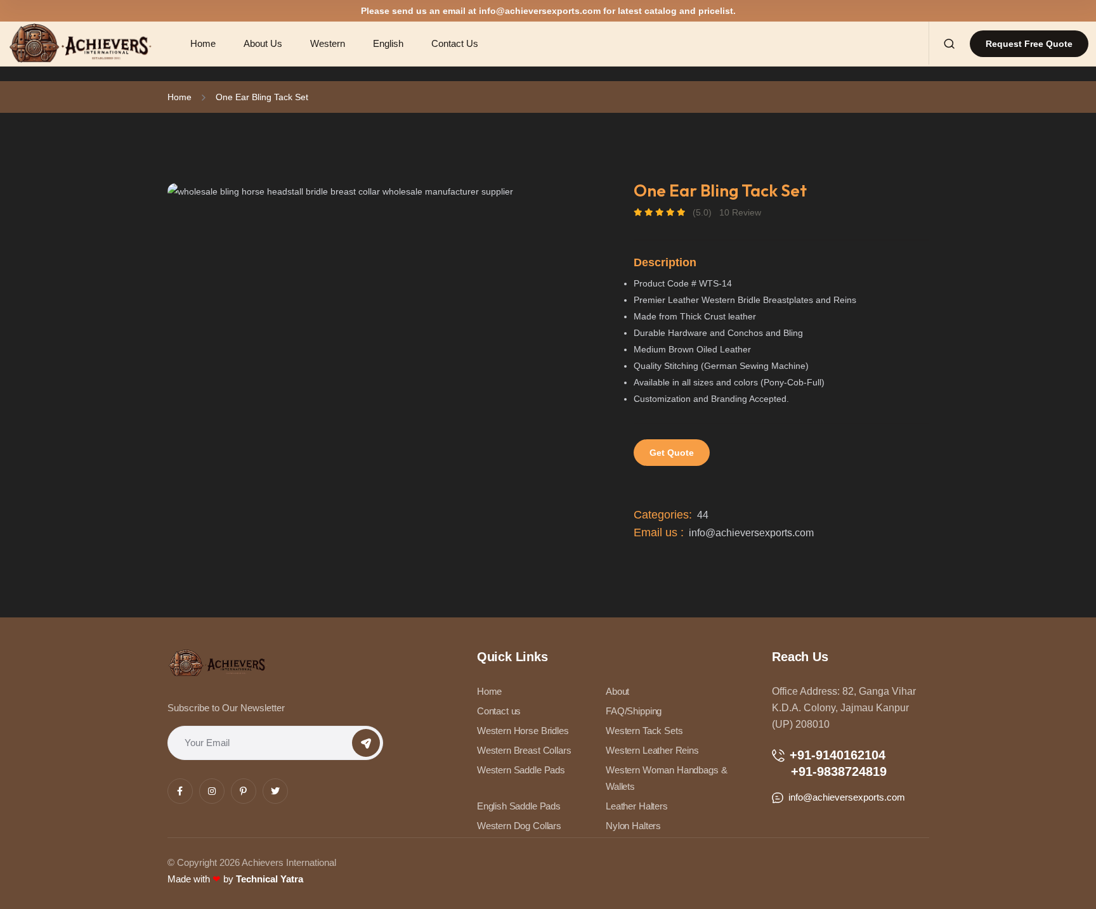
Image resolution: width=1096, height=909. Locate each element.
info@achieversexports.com (540, 11)
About (617, 691)
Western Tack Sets (644, 730)
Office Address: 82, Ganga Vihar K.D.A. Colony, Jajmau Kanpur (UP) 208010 (844, 708)
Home (179, 97)
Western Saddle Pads (521, 769)
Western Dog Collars (519, 825)
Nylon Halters (633, 825)
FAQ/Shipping (634, 711)
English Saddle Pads (519, 806)
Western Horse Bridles (523, 730)
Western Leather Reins (652, 750)
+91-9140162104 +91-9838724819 (829, 763)
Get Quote (671, 453)
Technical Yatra (269, 879)
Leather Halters (637, 806)
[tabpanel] (380, 191)
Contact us (499, 711)
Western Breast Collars (524, 750)
